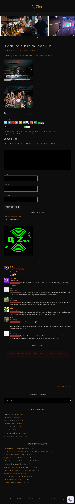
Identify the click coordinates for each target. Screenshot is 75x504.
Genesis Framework (45, 499)
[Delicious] (27, 122)
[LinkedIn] (35, 122)
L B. (11, 308)
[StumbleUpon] (24, 122)
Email (6, 185)
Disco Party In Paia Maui (12, 448)
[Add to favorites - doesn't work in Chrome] (20, 122)
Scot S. (12, 332)
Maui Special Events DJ (47, 131)
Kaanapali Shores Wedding (12, 483)
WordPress (57, 499)
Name (6, 174)
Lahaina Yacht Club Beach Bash (14, 479)
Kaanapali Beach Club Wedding (14, 467)
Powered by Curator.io (63, 386)
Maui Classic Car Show (11, 473)
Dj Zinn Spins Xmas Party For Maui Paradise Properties (22, 451)
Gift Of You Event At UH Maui (13, 476)
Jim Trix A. (13, 288)
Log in (64, 499)
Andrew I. (13, 318)
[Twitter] (5, 122)
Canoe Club (16, 134)
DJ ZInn (23, 134)
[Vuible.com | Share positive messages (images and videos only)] (16, 123)
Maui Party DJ (33, 131)
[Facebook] (9, 122)
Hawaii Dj (30, 134)
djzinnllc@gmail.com (14, 217)
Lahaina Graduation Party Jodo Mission (17, 461)
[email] (13, 122)
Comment (8, 148)
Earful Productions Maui (20, 131)
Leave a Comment (29, 50)
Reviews (20, 414)
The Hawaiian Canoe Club (32, 55)
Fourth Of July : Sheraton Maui (14, 454)
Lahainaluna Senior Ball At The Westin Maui (18, 470)
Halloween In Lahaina (11, 464)
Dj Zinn (37, 7)
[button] (70, 499)
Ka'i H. (12, 298)
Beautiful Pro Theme (29, 499)
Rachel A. (13, 279)
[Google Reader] (31, 122)
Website (7, 195)
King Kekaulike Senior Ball (12, 458)
